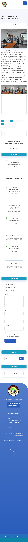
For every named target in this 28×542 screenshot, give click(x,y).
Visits (13, 127)
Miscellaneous (8, 124)
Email (6, 318)
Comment (7, 294)
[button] (25, 3)
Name (6, 310)
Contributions (11, 207)
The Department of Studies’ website (19, 434)
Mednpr (6, 121)
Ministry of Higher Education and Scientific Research (14, 421)
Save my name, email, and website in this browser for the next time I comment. (13, 334)
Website (6, 325)
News (14, 124)
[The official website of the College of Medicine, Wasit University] (4, 4)
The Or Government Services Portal (14, 419)
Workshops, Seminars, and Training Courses (14, 210)
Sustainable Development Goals (12, 239)
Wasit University (8, 433)
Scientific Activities (6, 127)
